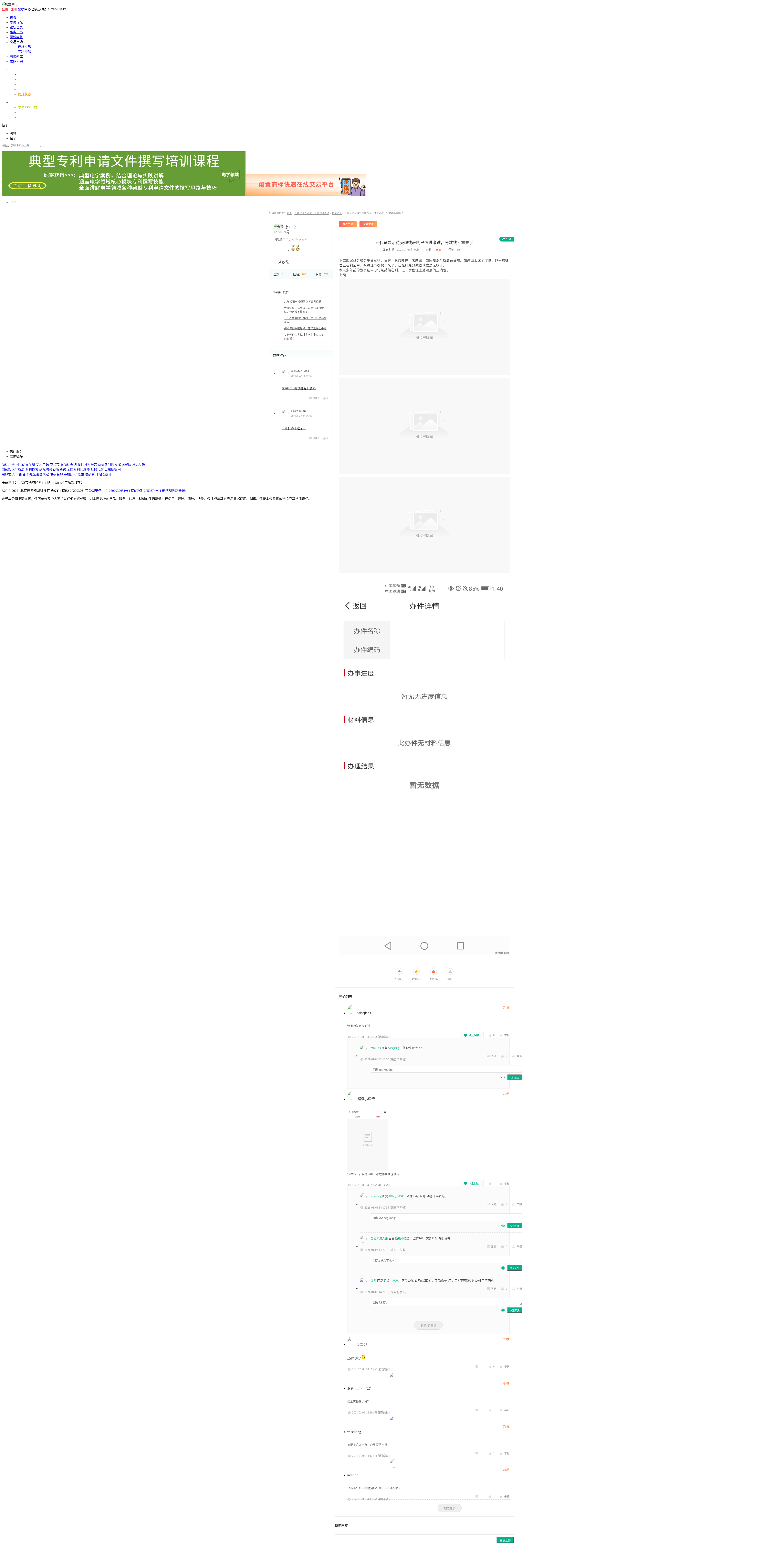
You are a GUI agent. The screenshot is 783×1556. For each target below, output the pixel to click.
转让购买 (24, 89)
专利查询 (24, 84)
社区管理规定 (39, 474)
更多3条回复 (428, 1325)
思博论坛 (16, 22)
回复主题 (505, 1540)
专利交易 (24, 51)
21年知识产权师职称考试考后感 (302, 301)
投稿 (21, 117)
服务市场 (16, 32)
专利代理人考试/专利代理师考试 (311, 213)
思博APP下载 (27, 107)
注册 (13, 9)
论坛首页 (16, 27)
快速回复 (515, 1077)
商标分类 (24, 79)
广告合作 (22, 474)
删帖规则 (168, 490)
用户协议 (8, 474)
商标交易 (24, 47)
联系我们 (91, 474)
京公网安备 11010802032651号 (106, 490)
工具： (15, 69)
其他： (15, 102)
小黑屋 (79, 474)
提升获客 (24, 94)
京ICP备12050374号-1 (146, 490)
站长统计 (105, 474)
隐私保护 (56, 474)
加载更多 (449, 1508)
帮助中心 (24, 9)
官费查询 (24, 112)
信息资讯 (337, 213)
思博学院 (16, 37)
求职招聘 (16, 61)
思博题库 (16, 56)
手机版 (68, 474)
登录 (5, 9)
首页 (13, 17)
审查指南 (24, 74)
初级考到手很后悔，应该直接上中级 (305, 328)
